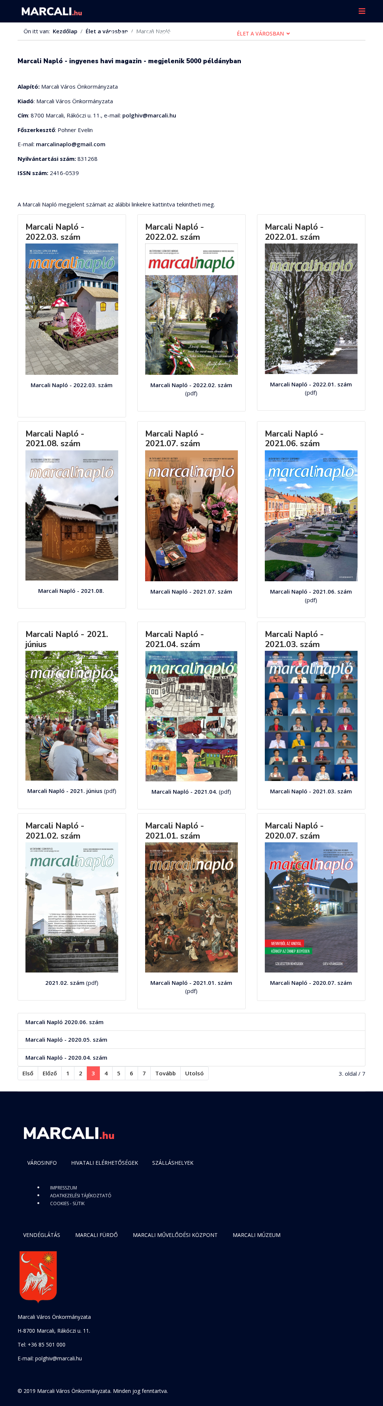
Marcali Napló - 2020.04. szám (66, 1057)
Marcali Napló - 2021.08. (71, 590)
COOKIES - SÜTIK (67, 1203)
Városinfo (42, 1162)
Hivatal (214, 33)
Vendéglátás (41, 1234)
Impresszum (63, 1188)
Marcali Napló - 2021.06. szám (294, 438)
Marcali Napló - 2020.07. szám (294, 830)
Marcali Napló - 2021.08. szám (55, 438)
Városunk (121, 33)
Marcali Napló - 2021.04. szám (174, 639)
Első (27, 1073)
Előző (50, 1073)
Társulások (124, 55)
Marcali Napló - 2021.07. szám (174, 438)
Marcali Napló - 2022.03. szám (55, 231)
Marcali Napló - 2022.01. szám (294, 231)
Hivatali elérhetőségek (104, 1162)
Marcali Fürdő (96, 1234)
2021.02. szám (65, 982)
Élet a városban (260, 33)
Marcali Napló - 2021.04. (184, 791)
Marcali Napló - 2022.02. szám (174, 231)
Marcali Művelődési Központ (175, 1234)
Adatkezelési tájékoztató (80, 1195)
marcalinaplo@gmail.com (70, 144)
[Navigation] (362, 11)
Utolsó (194, 1073)
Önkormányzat (169, 33)
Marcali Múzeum (257, 1234)
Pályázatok (312, 33)
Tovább (165, 1073)
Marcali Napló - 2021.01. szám (174, 830)
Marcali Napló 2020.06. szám (64, 1022)
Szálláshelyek (172, 1162)
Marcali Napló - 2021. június (66, 639)
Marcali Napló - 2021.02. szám (55, 830)
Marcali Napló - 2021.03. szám (294, 639)
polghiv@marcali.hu (149, 115)
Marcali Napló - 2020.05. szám (66, 1039)
